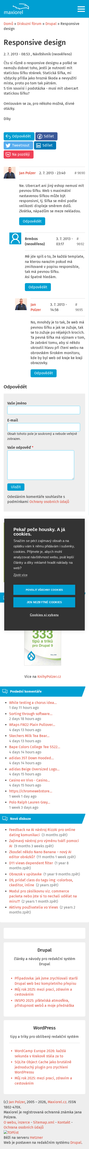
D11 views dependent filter (31, 863)
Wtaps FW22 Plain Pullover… (32, 725)
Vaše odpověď (19, 447)
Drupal (51, 24)
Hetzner (36, 1137)
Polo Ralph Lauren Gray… (29, 802)
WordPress (44, 1028)
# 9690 (80, 173)
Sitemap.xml (43, 1122)
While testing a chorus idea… (33, 703)
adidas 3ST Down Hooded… (31, 758)
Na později (21, 154)
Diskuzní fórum (29, 24)
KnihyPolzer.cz (49, 676)
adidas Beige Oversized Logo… (34, 769)
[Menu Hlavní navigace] (81, 9)
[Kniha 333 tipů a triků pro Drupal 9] (43, 640)
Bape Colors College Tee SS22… (34, 747)
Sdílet (49, 136)
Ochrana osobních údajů (24, 1127)
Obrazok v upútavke (25, 874)
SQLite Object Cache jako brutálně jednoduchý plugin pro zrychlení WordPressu (43, 1067)
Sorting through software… (30, 714)
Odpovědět (21, 136)
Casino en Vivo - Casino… (29, 780)
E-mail (12, 420)
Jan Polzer (27, 173)
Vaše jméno (16, 403)
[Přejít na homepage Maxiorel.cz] (16, 9)
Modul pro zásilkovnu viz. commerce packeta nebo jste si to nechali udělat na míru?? (43, 896)
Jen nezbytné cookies (44, 602)
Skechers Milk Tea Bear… (29, 736)
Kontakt (64, 1122)
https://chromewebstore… (30, 791)
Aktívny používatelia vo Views (33, 907)
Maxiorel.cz (57, 1102)
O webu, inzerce (17, 1122)
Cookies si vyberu (44, 614)
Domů (8, 24)
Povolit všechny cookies (44, 589)
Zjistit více (20, 574)
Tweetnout (20, 145)
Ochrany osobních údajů (49, 502)
